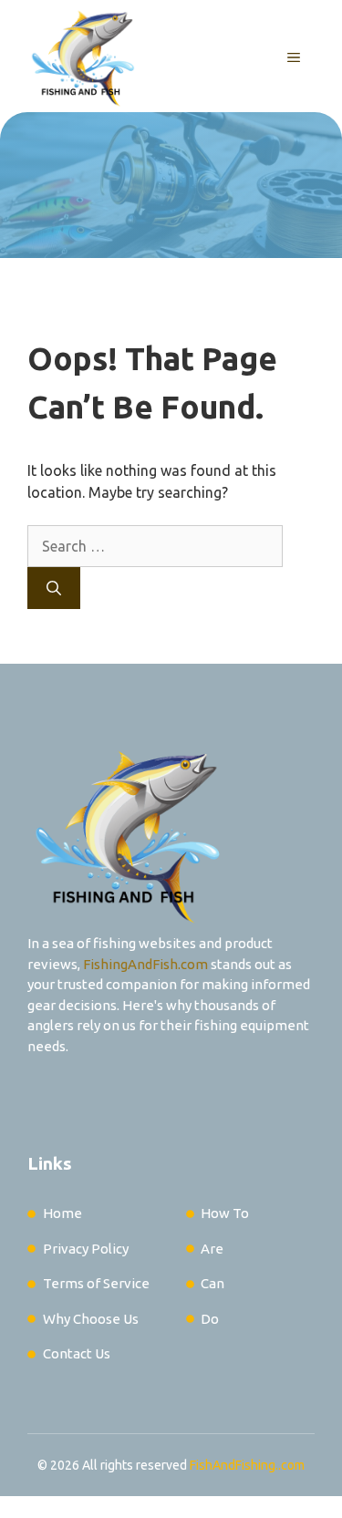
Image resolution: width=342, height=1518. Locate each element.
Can (212, 1283)
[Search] (53, 588)
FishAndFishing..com (247, 1465)
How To (225, 1213)
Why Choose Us (91, 1319)
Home (62, 1213)
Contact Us (76, 1353)
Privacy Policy (86, 1248)
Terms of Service (96, 1283)
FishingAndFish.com (145, 964)
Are (212, 1248)
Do (210, 1319)
